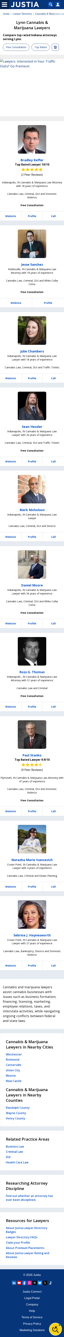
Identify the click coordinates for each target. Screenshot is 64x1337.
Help (32, 1310)
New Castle (14, 1081)
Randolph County (18, 1108)
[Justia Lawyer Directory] (50, 1283)
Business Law (15, 1146)
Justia (6, 13)
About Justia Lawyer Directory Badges (26, 1230)
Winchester (14, 1054)
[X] (45, 1283)
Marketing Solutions (32, 1330)
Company (32, 1304)
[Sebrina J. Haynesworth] (32, 914)
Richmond (12, 1060)
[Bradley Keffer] (32, 139)
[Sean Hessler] (32, 406)
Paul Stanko (32, 755)
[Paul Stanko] (32, 734)
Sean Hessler (32, 426)
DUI (8, 1157)
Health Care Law (17, 1162)
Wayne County (16, 1113)
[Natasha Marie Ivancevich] (32, 839)
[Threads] (35, 1283)
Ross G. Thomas (32, 672)
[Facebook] (24, 1283)
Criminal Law (14, 1152)
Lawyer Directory (22, 13)
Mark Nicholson (32, 510)
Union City (13, 1070)
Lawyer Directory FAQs (22, 1237)
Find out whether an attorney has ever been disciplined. (29, 1198)
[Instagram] (29, 1283)
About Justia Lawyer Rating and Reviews (27, 1255)
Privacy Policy (32, 1323)
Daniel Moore (32, 585)
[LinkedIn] (14, 1283)
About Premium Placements (25, 1248)
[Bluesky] (40, 1283)
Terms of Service (32, 1317)
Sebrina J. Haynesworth (32, 935)
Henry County (15, 1118)
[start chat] (55, 1329)
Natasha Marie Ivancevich (32, 860)
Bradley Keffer (32, 160)
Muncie (11, 1076)
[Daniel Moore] (32, 564)
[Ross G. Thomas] (32, 651)
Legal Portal (32, 1298)
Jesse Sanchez (32, 264)
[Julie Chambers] (32, 330)
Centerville (13, 1065)
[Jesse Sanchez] (32, 244)
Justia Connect (32, 1291)
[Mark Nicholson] (32, 489)
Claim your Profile (18, 1243)
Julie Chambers (32, 351)
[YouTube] (19, 1283)
